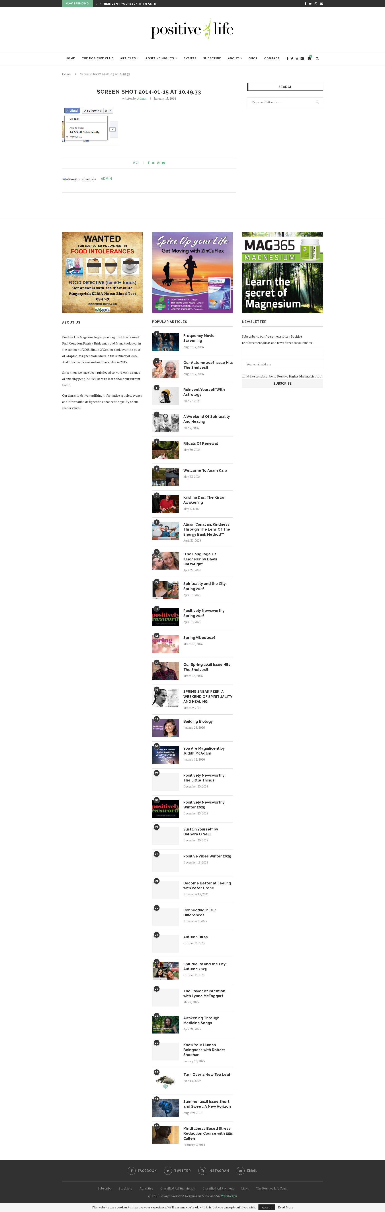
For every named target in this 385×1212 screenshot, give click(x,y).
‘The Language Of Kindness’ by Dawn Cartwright (200, 559)
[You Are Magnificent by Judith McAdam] (165, 755)
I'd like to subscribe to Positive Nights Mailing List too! (283, 376)
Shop (253, 58)
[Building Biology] (165, 728)
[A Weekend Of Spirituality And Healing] (165, 423)
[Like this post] (140, 163)
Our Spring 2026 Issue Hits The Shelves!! (206, 667)
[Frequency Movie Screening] (165, 342)
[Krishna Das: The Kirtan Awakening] (165, 504)
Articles (128, 58)
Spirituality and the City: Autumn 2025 (205, 966)
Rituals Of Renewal (200, 443)
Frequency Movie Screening (199, 338)
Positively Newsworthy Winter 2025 (204, 804)
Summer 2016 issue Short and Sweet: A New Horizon (207, 1104)
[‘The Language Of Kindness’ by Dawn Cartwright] (165, 561)
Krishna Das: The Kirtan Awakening (204, 499)
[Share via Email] (163, 163)
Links (245, 1188)
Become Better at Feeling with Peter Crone (207, 885)
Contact (272, 58)
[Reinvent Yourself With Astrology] (165, 396)
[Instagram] (316, 3)
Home (70, 58)
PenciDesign (229, 1196)
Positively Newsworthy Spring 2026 (204, 613)
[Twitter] (310, 3)
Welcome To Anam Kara (205, 470)
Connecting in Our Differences (199, 912)
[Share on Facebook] (148, 163)
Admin (141, 98)
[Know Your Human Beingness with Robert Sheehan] (165, 1051)
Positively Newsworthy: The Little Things (204, 777)
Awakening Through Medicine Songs (201, 1020)
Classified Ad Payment (218, 1188)
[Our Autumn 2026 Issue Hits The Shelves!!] (165, 369)
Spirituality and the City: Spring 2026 (205, 586)
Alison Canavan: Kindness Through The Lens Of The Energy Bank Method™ (206, 529)
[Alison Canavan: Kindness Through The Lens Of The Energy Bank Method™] (165, 531)
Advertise (146, 1188)
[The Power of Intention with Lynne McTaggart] (165, 998)
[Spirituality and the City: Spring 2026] (165, 590)
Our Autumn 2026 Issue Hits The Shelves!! (208, 365)
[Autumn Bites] (165, 944)
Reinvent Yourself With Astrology (204, 392)
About (233, 58)
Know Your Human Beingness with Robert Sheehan (204, 1050)
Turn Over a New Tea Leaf (206, 1075)
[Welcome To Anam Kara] (165, 477)
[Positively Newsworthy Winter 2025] (165, 809)
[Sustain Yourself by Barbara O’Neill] (165, 836)
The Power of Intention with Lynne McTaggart (204, 993)
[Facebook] (305, 3)
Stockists (125, 1188)
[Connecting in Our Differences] (165, 917)
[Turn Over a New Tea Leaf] (165, 1081)
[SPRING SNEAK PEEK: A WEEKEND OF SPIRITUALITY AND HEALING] (165, 698)
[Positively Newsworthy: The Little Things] (165, 782)
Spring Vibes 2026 (199, 638)
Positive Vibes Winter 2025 (207, 856)
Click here (96, 379)
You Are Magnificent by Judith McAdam (204, 750)
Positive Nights (160, 58)
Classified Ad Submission (177, 1188)
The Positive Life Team (271, 1188)
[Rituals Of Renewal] (165, 450)
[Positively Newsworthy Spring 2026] (165, 617)
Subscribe (212, 58)
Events (190, 58)
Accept (267, 1207)
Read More (285, 1207)
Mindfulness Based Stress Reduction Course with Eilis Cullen (208, 1133)
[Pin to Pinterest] (158, 163)
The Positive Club (98, 58)
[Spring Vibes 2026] (165, 644)
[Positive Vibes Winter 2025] (165, 863)
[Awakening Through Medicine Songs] (165, 1025)
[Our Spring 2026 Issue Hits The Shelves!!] (165, 671)
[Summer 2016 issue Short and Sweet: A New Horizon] (165, 1108)
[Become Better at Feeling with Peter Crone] (165, 890)
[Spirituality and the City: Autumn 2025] (165, 971)
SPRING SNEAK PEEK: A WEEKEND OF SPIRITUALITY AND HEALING (207, 696)
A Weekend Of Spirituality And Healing (139, 3)
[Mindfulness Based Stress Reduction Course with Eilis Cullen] (165, 1135)
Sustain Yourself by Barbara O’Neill (200, 831)
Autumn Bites (195, 937)
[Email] (321, 3)
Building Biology (198, 721)
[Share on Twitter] (153, 163)
